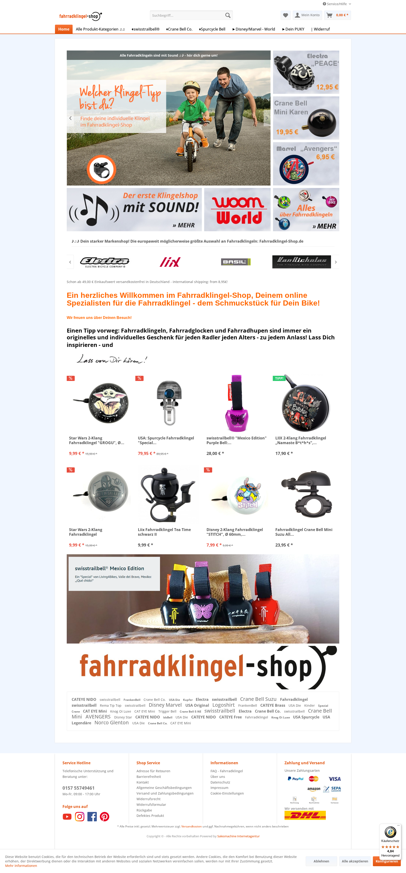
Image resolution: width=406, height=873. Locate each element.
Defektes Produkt (150, 815)
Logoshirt (224, 705)
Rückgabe (144, 810)
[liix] (104, 261)
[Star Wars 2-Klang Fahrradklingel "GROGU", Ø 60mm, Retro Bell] (100, 403)
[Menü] (398, 826)
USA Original (197, 705)
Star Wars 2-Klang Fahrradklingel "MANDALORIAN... (86, 532)
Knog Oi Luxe (121, 711)
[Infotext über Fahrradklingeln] (306, 209)
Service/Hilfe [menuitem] (337, 4)
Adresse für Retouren (153, 771)
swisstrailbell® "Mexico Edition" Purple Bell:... (237, 440)
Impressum (219, 787)
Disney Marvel (166, 705)
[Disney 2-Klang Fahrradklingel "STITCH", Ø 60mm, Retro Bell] (237, 494)
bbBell (168, 717)
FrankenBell (132, 700)
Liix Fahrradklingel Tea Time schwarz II (164, 532)
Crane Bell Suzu (259, 699)
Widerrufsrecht (148, 799)
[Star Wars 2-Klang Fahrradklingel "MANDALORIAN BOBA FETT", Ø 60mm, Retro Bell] (100, 494)
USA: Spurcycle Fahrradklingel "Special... (166, 440)
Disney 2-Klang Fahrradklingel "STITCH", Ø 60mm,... (235, 532)
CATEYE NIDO (84, 699)
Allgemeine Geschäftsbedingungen (164, 787)
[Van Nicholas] (236, 261)
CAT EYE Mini (95, 711)
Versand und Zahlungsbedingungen (165, 793)
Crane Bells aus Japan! (169, 118)
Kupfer (188, 700)
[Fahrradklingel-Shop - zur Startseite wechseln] (79, 16)
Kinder (310, 705)
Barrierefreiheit (149, 776)
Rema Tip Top (111, 705)
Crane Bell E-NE (191, 712)
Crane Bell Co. (155, 699)
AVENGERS (99, 716)
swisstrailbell (110, 699)
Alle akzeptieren (355, 861)
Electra (203, 699)
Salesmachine (226, 836)
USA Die (175, 700)
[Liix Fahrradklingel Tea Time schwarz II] (169, 494)
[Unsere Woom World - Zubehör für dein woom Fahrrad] (237, 209)
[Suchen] (228, 15)
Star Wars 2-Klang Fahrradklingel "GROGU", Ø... (96, 440)
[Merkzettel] (286, 15)
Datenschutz (220, 782)
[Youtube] (67, 820)
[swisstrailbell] (301, 261)
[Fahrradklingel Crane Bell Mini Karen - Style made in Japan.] (306, 118)
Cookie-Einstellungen (227, 793)
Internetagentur (248, 836)
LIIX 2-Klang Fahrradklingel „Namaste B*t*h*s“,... (300, 440)
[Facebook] (92, 820)
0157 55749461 (78, 788)
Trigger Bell (167, 711)
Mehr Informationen (21, 865)
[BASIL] (170, 261)
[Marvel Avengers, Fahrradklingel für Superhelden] (306, 164)
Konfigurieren (387, 861)
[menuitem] (191, 15)
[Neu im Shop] (203, 667)
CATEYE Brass (273, 705)
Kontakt (143, 782)
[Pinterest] (104, 820)
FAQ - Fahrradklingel (227, 771)
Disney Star (123, 717)
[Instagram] (79, 820)
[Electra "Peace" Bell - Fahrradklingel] (306, 72)
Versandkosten (191, 826)
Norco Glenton (112, 722)
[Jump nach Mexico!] (203, 598)
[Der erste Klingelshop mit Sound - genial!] (134, 209)
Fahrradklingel (294, 699)
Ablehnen (321, 861)
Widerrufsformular (151, 804)
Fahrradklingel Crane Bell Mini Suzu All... (303, 532)
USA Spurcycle (306, 717)
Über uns (218, 776)
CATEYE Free (231, 717)
